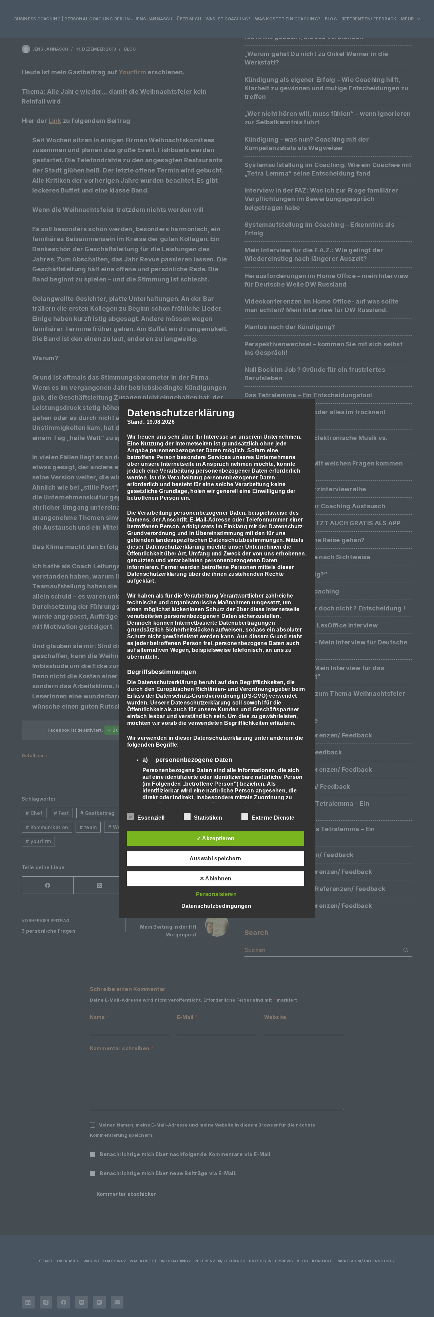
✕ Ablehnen (216, 878)
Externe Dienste (273, 818)
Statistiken (208, 818)
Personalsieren (216, 894)
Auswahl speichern (215, 858)
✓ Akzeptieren (216, 838)
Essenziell (150, 818)
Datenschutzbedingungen (216, 906)
